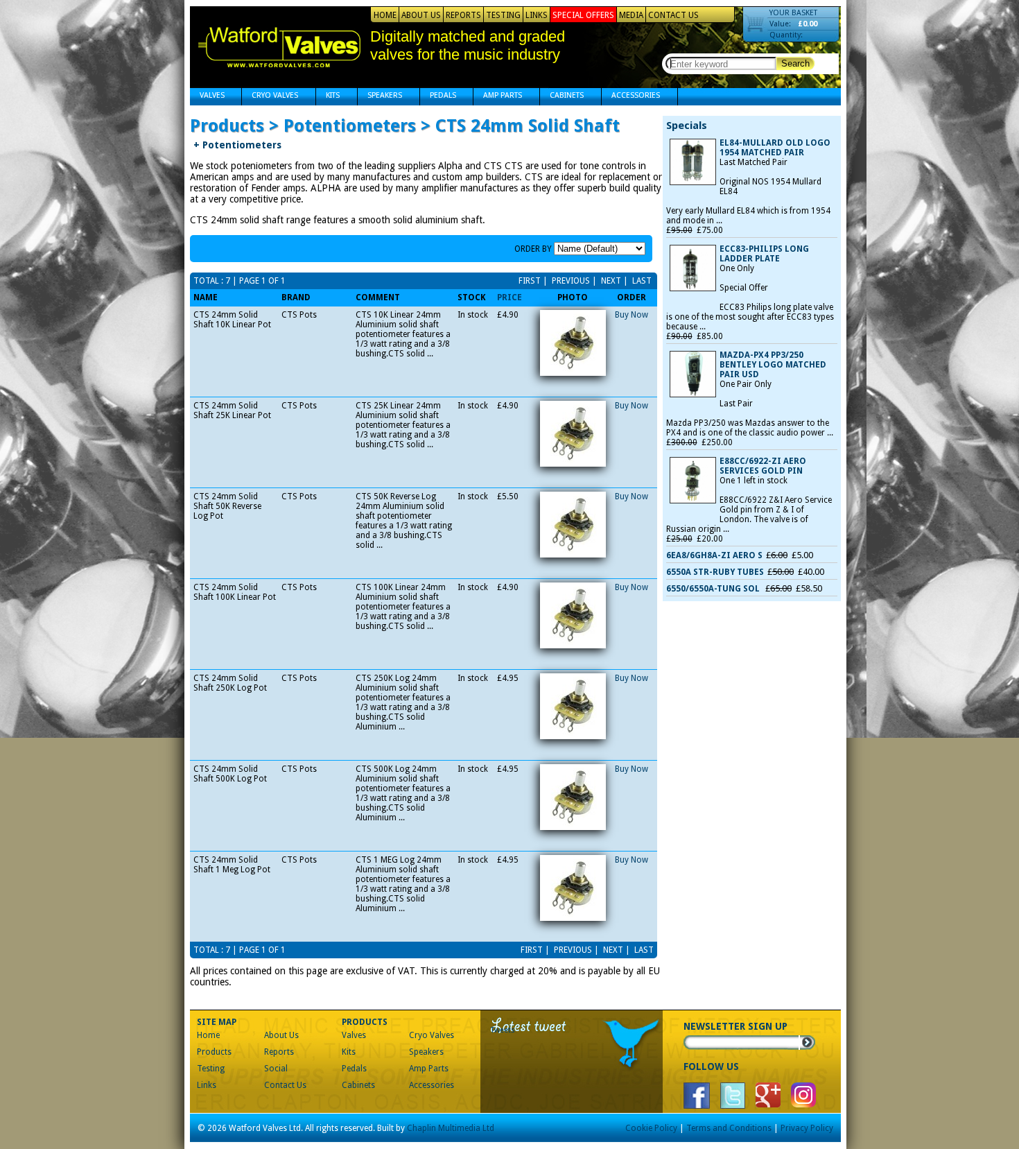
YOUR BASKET (793, 12)
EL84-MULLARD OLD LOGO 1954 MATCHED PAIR (775, 147)
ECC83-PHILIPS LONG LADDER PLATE (764, 254)
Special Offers (583, 15)
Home (385, 15)
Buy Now (631, 315)
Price (509, 297)
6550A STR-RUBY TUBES (715, 572)
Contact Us (673, 15)
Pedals (438, 97)
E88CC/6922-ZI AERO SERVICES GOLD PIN (763, 466)
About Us (421, 15)
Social (276, 1068)
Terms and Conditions (729, 1128)
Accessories (631, 97)
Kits (328, 97)
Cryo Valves (270, 97)
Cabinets (562, 97)
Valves (207, 97)
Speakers (380, 97)
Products (214, 1052)
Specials (686, 125)
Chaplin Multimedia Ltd (450, 1128)
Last (641, 281)
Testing (503, 15)
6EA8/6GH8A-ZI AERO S (714, 555)
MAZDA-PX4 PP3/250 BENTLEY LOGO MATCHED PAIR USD (773, 364)
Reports (463, 15)
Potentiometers (237, 144)
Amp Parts (497, 97)
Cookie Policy (651, 1128)
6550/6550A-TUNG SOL (714, 589)
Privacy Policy (807, 1128)
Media (631, 15)
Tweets (503, 1030)
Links (536, 15)
